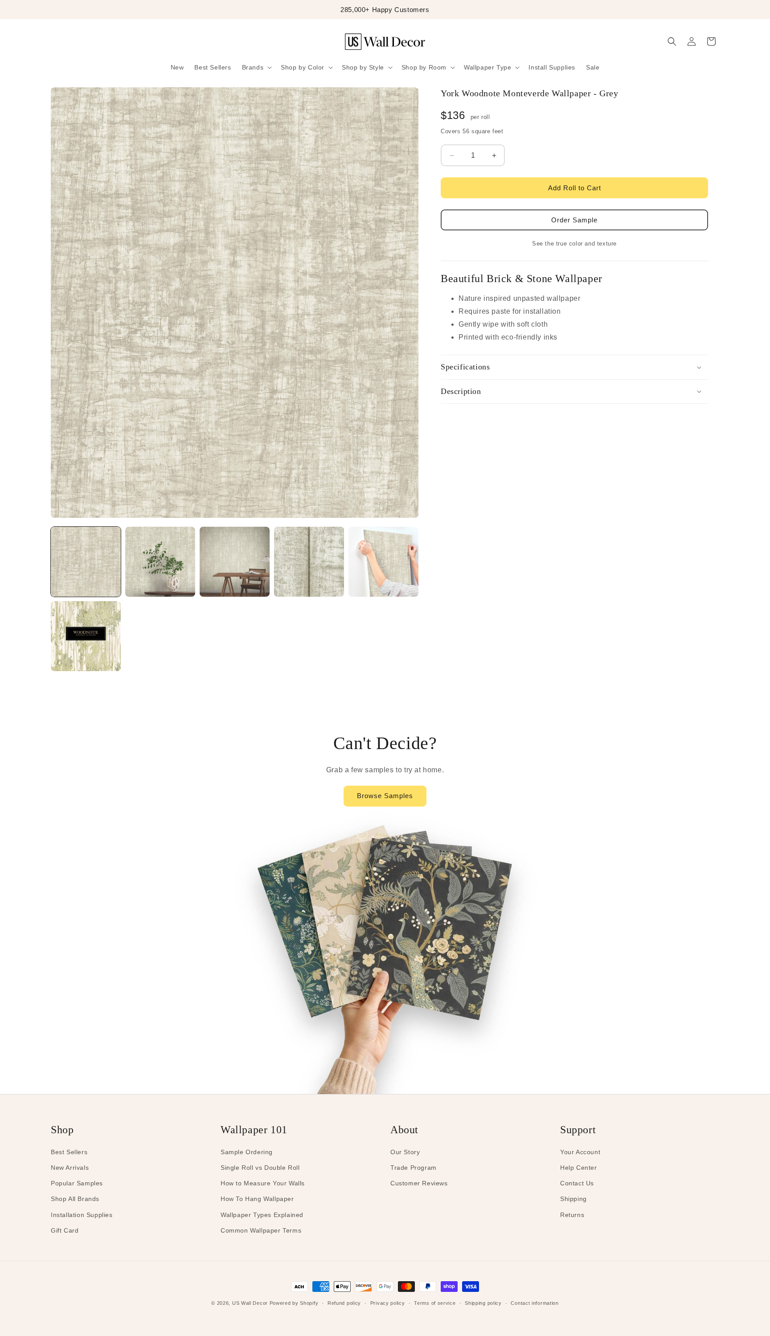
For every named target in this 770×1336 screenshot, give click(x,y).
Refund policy (344, 1303)
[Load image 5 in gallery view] (383, 562)
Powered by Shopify (294, 1303)
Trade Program (413, 1167)
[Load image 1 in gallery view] (86, 562)
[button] (256, 67)
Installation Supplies (82, 1214)
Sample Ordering (247, 1152)
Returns (572, 1214)
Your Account (580, 1152)
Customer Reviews (419, 1183)
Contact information (534, 1303)
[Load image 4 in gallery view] (309, 562)
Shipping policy (483, 1303)
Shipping (573, 1198)
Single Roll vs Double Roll (260, 1167)
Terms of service (434, 1303)
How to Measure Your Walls (263, 1183)
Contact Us (577, 1183)
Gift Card (64, 1230)
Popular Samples (77, 1183)
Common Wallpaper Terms (261, 1230)
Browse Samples (385, 795)
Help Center (578, 1167)
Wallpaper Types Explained (262, 1214)
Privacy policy (387, 1303)
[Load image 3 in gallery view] (235, 562)
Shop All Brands (75, 1198)
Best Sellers (69, 1152)
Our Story (405, 1152)
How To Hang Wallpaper (257, 1198)
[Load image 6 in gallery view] (86, 636)
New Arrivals (70, 1167)
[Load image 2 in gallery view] (160, 562)
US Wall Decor (250, 1303)
